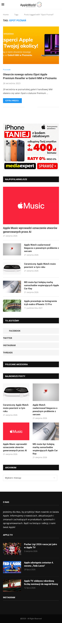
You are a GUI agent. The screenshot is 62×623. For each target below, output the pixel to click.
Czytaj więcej (12, 101)
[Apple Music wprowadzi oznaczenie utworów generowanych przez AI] (31, 205)
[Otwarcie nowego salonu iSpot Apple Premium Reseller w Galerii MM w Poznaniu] (31, 45)
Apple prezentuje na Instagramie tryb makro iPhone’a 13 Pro (40, 303)
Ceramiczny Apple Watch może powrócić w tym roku (40, 265)
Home (6, 14)
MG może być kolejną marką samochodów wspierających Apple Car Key (41, 285)
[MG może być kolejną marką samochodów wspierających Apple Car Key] (12, 287)
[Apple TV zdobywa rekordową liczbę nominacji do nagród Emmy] (12, 585)
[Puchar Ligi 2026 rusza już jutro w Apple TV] (12, 549)
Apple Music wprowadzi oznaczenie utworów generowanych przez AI (30, 229)
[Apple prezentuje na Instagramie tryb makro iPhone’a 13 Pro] (12, 306)
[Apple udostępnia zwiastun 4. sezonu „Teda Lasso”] (12, 567)
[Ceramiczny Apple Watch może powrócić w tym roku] (12, 268)
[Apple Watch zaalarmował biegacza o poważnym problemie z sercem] (12, 249)
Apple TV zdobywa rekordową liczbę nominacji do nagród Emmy (41, 582)
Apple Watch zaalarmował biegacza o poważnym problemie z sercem (41, 248)
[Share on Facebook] (29, 106)
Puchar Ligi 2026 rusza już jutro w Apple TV (40, 546)
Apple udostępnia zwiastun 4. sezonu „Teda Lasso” (39, 564)
